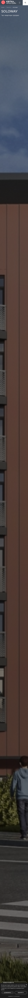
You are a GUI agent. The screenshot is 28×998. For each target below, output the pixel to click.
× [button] (26, 984)
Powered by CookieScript (14, 996)
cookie (6, 989)
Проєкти (8, 7)
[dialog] (14, 990)
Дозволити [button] (7, 992)
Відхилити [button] (21, 992)
